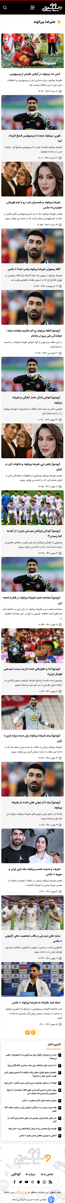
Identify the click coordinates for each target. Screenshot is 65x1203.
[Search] (5, 7)
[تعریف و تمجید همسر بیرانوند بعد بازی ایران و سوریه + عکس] (32, 846)
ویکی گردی (20, 1192)
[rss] (50, 1183)
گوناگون (16, 1174)
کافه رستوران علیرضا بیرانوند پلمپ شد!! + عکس (34, 269)
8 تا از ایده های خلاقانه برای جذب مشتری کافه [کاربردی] (32, 1065)
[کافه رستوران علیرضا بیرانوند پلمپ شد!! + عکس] (32, 246)
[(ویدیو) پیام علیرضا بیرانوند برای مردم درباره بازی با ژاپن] (32, 712)
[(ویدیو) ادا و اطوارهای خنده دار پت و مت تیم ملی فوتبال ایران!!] (32, 645)
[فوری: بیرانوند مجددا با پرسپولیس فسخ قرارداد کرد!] (32, 112)
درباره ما (31, 1174)
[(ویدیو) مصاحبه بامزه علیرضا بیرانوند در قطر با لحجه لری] (32, 574)
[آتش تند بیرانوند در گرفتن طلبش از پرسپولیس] (32, 50)
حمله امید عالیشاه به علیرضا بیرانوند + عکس (36, 1002)
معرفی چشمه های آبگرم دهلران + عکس (39, 1100)
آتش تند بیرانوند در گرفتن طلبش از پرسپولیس (35, 74)
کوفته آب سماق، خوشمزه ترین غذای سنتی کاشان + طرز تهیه (30, 1083)
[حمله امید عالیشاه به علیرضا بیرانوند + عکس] (32, 979)
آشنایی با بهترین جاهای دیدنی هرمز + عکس (37, 1136)
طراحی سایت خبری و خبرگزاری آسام (29, 1200)
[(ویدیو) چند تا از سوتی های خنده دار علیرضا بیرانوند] (32, 779)
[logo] (52, 7)
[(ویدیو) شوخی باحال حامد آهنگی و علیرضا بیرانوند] (32, 374)
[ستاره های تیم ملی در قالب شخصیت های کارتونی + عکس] (32, 912)
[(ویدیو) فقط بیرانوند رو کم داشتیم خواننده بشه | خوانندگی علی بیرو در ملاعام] (32, 307)
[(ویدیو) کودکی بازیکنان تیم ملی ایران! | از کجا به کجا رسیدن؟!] (32, 507)
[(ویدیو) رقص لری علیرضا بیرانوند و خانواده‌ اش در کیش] (32, 440)
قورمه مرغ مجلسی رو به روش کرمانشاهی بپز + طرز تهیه (32, 1128)
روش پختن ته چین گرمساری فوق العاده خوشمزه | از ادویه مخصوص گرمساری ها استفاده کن (31, 1091)
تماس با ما (47, 1174)
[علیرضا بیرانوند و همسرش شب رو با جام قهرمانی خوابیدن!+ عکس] (32, 179)
